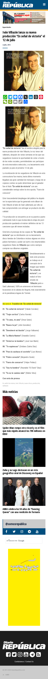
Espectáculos (7, 27)
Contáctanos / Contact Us (24, 662)
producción (36, 383)
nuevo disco (28, 383)
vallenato (5, 386)
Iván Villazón (20, 383)
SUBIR (7, 675)
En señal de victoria (9, 383)
